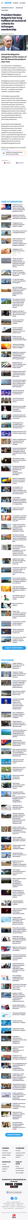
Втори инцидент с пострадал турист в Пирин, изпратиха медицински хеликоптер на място (19, 1096)
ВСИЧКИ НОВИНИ (14, 1135)
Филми (4, 1171)
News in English (19, 1172)
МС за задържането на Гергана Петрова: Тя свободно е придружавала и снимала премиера (19, 1067)
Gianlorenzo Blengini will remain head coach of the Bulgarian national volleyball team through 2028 (19, 451)
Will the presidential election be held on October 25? (18, 631)
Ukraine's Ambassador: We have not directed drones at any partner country (18, 481)
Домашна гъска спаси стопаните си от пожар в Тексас (19, 769)
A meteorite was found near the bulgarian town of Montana (19, 416)
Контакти (13, 1205)
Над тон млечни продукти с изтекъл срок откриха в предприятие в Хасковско (18, 1115)
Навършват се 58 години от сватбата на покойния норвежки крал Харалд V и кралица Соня (19, 940)
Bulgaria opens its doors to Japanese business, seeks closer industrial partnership (19, 374)
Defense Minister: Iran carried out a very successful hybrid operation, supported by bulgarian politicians (19, 242)
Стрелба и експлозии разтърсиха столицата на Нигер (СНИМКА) (18, 1106)
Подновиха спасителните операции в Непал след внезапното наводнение (19, 1040)
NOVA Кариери (20, 1170)
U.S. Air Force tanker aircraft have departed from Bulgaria (19, 281)
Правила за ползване (21, 1206)
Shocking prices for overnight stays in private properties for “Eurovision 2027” (18, 425)
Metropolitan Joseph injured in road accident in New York (19, 460)
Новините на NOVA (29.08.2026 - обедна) (18, 1029)
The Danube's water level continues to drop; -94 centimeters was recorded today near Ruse (19, 571)
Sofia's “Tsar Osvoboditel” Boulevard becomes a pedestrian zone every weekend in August (19, 614)
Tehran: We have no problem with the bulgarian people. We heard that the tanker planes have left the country (18, 262)
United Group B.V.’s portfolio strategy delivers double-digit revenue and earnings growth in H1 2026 (18, 208)
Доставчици (7, 1205)
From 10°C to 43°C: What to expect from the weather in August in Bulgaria (19, 640)
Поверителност (5, 1206)
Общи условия (19, 1205)
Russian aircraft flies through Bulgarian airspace (18, 321)
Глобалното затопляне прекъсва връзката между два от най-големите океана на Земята (19, 733)
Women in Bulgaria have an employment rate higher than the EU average (19, 442)
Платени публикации (19, 1208)
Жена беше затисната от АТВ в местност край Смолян (18, 786)
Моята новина (6, 1155)
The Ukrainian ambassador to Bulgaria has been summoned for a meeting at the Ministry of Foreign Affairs (19, 501)
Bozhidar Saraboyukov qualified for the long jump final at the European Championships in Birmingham (18, 470)
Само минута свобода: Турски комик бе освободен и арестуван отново (19, 911)
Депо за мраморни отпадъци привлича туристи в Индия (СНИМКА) (18, 715)
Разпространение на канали (9, 1203)
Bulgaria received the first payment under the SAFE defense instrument (19, 216)
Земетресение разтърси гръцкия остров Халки (17, 807)
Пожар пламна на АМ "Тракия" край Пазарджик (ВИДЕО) (18, 847)
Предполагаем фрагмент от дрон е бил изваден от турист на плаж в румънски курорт (18, 921)
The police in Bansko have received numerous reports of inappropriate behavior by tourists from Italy (19, 538)
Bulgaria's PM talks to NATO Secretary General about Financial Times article (19, 313)
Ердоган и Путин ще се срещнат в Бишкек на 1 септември (19, 948)
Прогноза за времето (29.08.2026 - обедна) (19, 1013)
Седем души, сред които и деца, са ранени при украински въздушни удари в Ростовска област (19, 1077)
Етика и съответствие (8, 1208)
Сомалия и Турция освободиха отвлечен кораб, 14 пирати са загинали (19, 674)
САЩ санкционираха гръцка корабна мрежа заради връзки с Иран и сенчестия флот (19, 930)
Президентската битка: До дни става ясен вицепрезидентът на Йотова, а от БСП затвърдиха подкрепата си (19, 796)
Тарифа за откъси (20, 1203)
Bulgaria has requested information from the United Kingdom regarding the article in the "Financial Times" (19, 355)
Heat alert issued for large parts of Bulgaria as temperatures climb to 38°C (19, 589)
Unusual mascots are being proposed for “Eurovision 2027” (18, 392)
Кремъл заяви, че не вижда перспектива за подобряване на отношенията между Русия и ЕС (19, 830)
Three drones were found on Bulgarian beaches (19, 231)
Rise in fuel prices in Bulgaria (17, 604)
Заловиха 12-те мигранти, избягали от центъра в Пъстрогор (19, 1057)
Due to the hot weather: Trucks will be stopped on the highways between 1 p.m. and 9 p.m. (19, 580)
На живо (22, 3)
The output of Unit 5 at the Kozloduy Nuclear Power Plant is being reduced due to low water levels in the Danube (18, 303)
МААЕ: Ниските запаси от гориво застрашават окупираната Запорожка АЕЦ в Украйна (19, 882)
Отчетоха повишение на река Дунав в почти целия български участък (19, 957)
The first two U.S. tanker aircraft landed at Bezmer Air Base (19, 623)
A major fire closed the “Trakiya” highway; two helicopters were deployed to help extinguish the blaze (19, 528)
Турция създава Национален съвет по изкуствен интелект (19, 839)
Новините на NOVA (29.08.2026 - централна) (18, 777)
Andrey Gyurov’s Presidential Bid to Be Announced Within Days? (19, 338)
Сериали (4, 1169)
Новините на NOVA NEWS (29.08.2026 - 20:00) (18, 761)
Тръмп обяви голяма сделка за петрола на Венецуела (19, 1006)
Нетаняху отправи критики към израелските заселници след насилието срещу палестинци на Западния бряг (18, 703)
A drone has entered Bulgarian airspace (18, 508)
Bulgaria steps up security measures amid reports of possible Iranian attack (19, 365)
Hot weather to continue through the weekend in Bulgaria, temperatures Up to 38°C (19, 518)
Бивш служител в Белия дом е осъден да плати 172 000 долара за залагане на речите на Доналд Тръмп (19, 752)
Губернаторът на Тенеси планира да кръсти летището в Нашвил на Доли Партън (18, 894)
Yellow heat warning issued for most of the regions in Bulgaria (18, 346)
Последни (5, 1150)
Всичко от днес (6, 1153)
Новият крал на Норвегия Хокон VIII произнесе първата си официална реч (19, 724)
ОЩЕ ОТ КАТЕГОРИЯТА (14, 648)
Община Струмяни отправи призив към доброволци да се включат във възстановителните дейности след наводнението (18, 818)
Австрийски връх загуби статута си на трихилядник (19, 854)
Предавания (5, 1166)
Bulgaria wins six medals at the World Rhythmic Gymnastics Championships (19, 409)
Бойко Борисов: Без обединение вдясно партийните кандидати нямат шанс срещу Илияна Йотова (18, 967)
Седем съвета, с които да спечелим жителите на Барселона (18, 666)
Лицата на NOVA (20, 1153)
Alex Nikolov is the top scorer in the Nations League (18, 597)
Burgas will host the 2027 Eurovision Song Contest (19, 432)
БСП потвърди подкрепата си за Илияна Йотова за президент (17, 978)
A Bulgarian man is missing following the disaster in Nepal (18, 224)
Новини (15, 3)
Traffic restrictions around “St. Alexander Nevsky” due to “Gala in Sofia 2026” (19, 273)
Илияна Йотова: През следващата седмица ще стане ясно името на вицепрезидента (19, 1087)
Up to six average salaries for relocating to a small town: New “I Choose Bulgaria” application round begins (19, 291)
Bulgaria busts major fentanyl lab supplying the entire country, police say (18, 561)
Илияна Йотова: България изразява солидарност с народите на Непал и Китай (18, 1126)
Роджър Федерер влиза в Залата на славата (17, 902)
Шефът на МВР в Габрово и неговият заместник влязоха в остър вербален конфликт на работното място (18, 997)
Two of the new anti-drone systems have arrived (18, 400)
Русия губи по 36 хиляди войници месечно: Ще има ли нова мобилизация (19, 987)
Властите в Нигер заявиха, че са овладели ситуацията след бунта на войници (19, 863)
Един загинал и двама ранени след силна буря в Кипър (18, 693)
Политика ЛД (12, 1206)
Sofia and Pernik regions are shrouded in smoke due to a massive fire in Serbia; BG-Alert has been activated (19, 383)
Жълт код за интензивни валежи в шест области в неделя (19, 872)
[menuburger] (2, 3)
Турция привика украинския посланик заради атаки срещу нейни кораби (18, 743)
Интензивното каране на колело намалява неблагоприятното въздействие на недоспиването (19, 684)
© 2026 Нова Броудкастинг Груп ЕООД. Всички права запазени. (14, 1212)
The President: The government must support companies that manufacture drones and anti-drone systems (19, 490)
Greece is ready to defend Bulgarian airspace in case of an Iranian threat (18, 330)
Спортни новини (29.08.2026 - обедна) (18, 1021)
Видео (4, 1157)
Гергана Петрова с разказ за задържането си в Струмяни (18, 1049)
